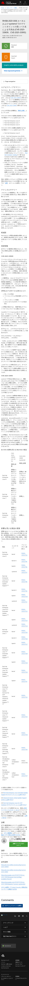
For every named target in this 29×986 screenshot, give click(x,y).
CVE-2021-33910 (12, 105)
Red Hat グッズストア (20, 966)
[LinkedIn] (15, 916)
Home (2, 8)
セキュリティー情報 (12, 8)
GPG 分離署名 (8, 833)
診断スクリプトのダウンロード (18, 844)
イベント (3, 962)
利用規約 (17, 976)
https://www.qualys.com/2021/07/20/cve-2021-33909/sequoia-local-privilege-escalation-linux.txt (13, 877)
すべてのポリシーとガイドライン (7, 979)
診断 (6, 183)
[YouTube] (19, 916)
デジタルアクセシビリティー (21, 979)
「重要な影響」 (21, 110)
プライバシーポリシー (6, 976)
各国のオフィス (18, 962)
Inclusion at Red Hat (6, 966)
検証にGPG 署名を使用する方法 (10, 835)
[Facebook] (23, 916)
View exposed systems (12, 71)
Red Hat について (5, 960)
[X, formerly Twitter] (27, 916)
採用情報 (17, 960)
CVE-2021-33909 (16, 98)
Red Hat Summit (5, 968)
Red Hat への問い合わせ (6, 964)
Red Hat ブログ (18, 964)
